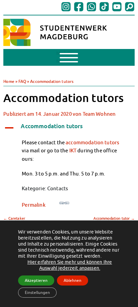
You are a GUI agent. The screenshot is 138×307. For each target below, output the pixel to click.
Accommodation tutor (113, 218)
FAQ (22, 81)
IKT (72, 150)
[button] (68, 127)
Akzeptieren (36, 280)
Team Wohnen (99, 114)
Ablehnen (72, 280)
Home (8, 81)
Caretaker (14, 218)
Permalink (33, 205)
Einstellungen (37, 292)
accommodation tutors (92, 142)
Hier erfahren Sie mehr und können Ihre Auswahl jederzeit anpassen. (69, 265)
